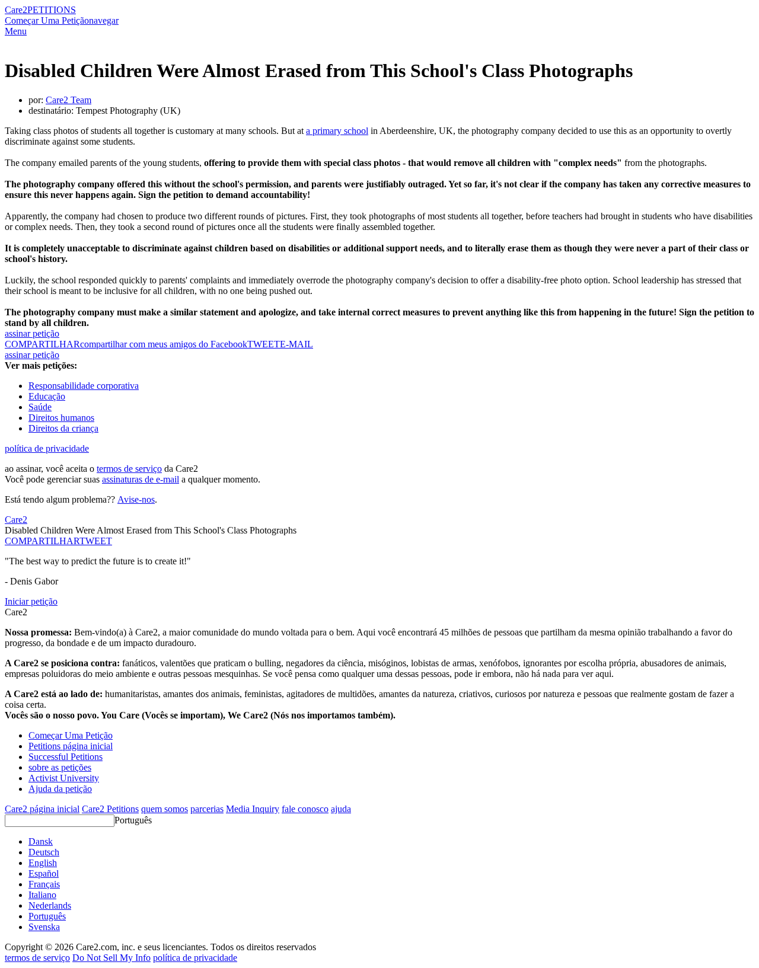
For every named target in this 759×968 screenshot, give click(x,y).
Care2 (16, 10)
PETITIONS (51, 10)
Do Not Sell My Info (111, 958)
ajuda (341, 809)
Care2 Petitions (110, 809)
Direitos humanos (61, 418)
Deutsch (43, 852)
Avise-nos (136, 499)
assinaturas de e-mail (140, 479)
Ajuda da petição (60, 789)
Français (44, 884)
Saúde (40, 407)
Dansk (40, 841)
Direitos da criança (63, 428)
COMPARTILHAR (42, 541)
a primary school (337, 131)
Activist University (63, 778)
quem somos (164, 809)
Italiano (42, 895)
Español (43, 873)
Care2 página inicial (42, 809)
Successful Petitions (65, 757)
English (42, 863)
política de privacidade (47, 448)
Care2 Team (68, 100)
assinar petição (32, 333)
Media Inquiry (252, 809)
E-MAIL (296, 344)
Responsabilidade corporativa (83, 386)
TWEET (263, 344)
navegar (104, 20)
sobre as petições (59, 767)
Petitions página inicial (70, 746)
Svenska (44, 927)
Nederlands (49, 905)
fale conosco (305, 809)
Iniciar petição (31, 601)
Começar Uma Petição (47, 20)
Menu (16, 31)
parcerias (207, 809)
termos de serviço (129, 469)
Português (133, 820)
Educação (46, 396)
